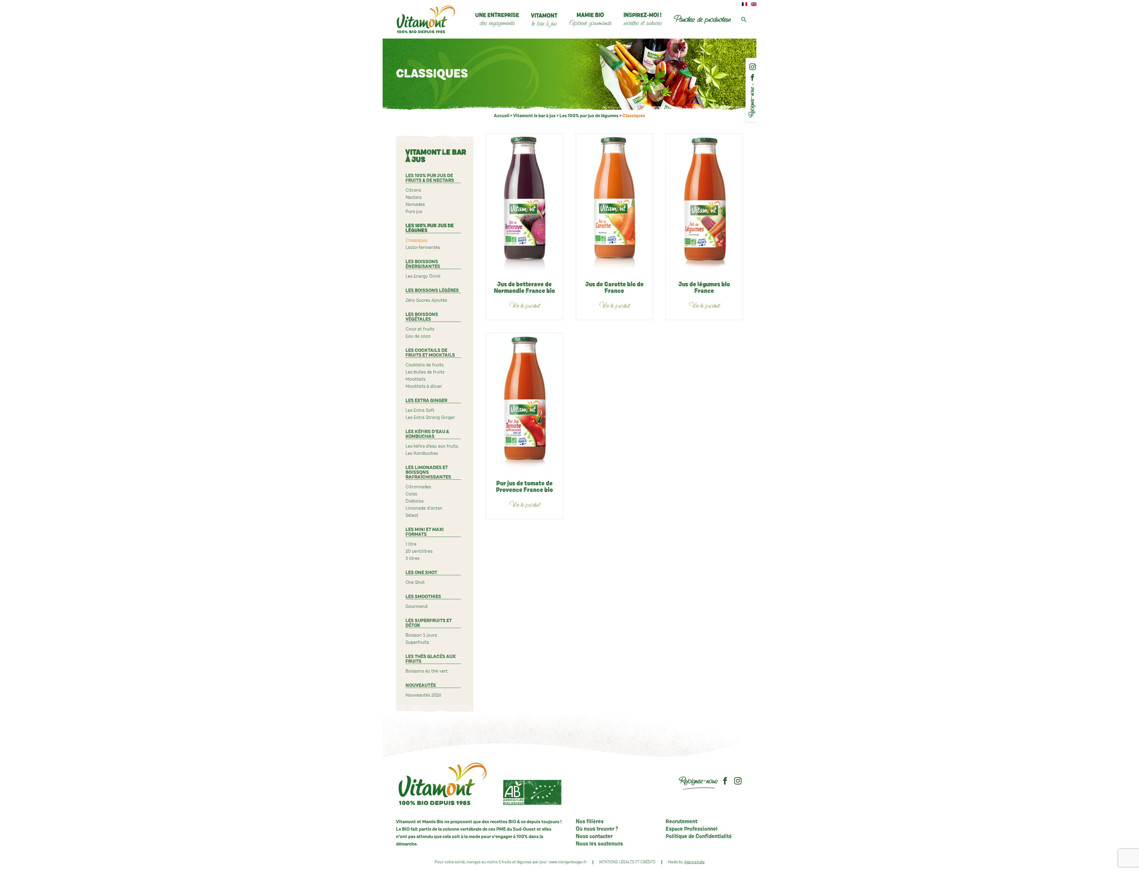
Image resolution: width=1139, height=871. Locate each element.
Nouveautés (420, 685)
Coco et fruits (419, 329)
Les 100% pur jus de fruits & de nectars (429, 178)
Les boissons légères (432, 290)
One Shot (415, 582)
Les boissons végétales (421, 317)
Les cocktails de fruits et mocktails (430, 352)
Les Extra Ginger (426, 400)
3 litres (412, 558)
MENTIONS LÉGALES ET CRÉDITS (627, 862)
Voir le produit (524, 305)
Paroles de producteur (702, 19)
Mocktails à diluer (423, 386)
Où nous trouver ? (597, 829)
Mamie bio (590, 20)
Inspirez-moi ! (642, 20)
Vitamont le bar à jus (534, 115)
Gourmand (416, 606)
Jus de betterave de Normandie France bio (524, 288)
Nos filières (590, 821)
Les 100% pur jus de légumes (588, 115)
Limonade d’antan (424, 508)
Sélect (411, 515)
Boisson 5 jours (421, 635)
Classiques (416, 240)
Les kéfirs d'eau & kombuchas (427, 434)
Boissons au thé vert (426, 671)
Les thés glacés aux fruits (430, 659)
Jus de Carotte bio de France (614, 288)
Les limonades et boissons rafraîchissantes (428, 472)
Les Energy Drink (422, 276)
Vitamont (544, 20)
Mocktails (415, 379)
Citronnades (418, 486)
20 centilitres (418, 551)
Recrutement (681, 821)
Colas (411, 494)
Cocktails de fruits (424, 365)
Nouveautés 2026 (423, 695)
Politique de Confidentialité (699, 836)
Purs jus (413, 211)
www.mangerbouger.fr (568, 862)
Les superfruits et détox (428, 623)
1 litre (410, 544)
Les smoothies (423, 596)
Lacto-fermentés (422, 247)
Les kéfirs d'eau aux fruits (431, 446)
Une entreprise (497, 20)
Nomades (415, 204)
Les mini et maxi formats (424, 532)
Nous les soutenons (599, 844)
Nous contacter (594, 836)
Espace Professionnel (692, 829)
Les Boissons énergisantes (422, 264)
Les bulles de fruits (424, 372)
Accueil (501, 115)
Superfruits (417, 642)
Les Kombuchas (421, 453)
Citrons (413, 190)
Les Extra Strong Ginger (430, 417)
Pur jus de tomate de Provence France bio (524, 487)
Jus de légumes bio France (704, 288)
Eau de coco (418, 336)
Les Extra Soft (419, 410)
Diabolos (414, 501)
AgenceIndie (694, 862)
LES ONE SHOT (421, 572)
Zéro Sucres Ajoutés (426, 300)
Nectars (413, 197)
